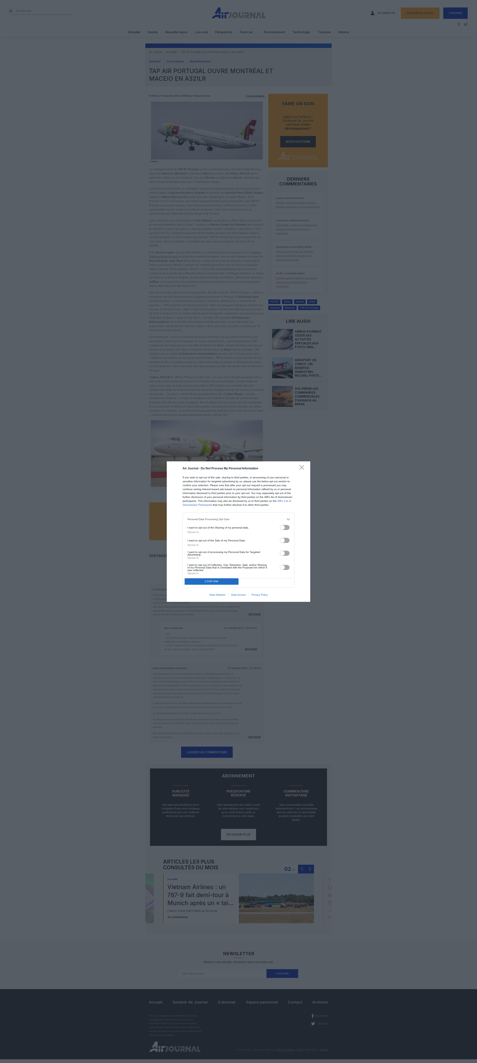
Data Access (238, 594)
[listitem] (238, 519)
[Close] (303, 468)
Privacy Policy (260, 594)
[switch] (285, 527)
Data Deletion (217, 594)
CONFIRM (212, 581)
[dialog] (238, 531)
